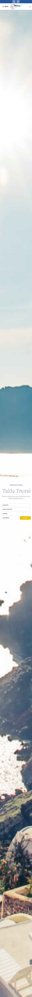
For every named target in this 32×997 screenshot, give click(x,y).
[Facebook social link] (14, 1)
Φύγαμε (25, 518)
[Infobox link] (29, 7)
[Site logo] (16, 6)
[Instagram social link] (18, 1)
